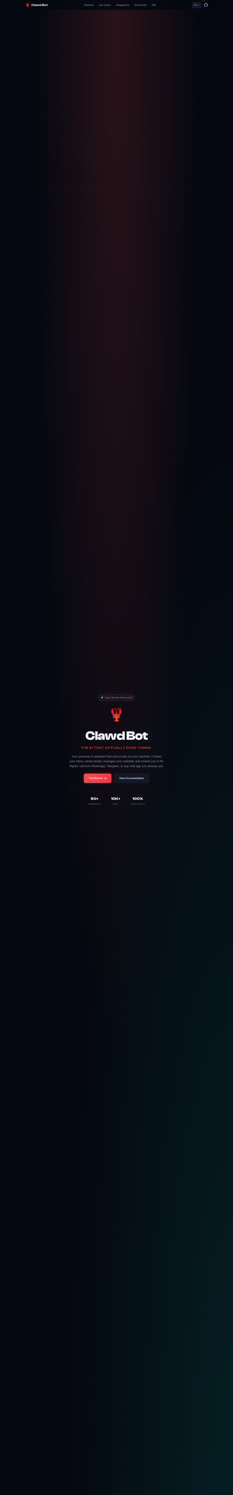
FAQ (154, 5)
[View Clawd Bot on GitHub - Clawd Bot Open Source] (206, 5)
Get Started (96, 778)
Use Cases (105, 5)
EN (195, 5)
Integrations (122, 5)
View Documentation (131, 778)
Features (89, 5)
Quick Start (140, 5)
